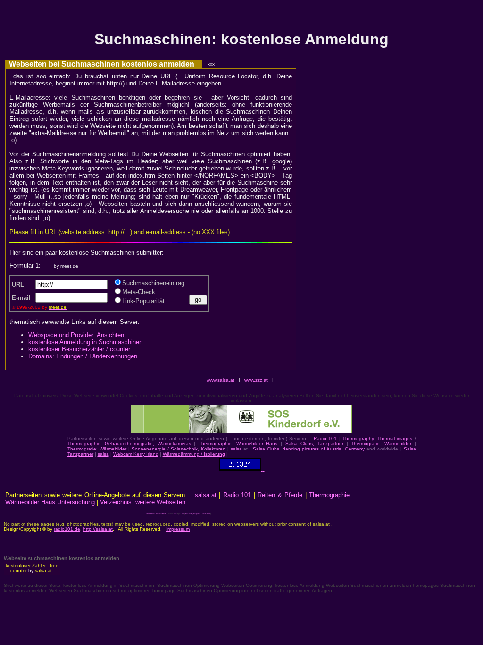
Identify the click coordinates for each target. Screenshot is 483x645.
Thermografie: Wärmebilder (381, 443)
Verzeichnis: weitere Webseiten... (145, 502)
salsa (236, 448)
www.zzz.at (256, 379)
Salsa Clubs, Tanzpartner (314, 443)
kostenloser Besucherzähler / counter (79, 349)
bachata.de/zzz (206, 514)
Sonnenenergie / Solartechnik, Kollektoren (178, 448)
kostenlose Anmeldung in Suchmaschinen (85, 342)
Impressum (178, 529)
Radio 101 (325, 438)
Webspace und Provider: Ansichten (76, 335)
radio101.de (67, 529)
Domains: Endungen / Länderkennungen (82, 356)
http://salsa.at (98, 529)
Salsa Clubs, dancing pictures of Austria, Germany (309, 448)
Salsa (175, 514)
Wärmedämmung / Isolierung (194, 454)
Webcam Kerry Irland (135, 454)
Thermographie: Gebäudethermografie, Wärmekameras (129, 443)
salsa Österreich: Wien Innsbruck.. (156, 514)
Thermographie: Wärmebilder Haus (238, 443)
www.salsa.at (220, 379)
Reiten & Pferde (280, 495)
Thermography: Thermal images (377, 438)
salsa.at (206, 495)
